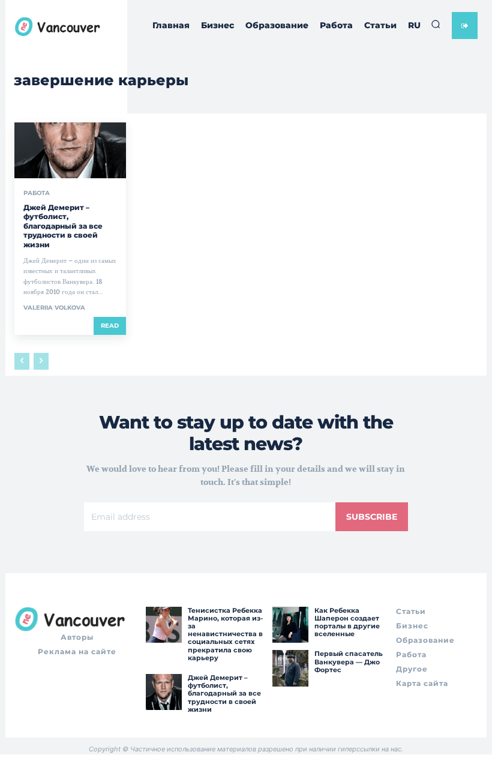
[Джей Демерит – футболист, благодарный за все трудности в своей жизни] (70, 150)
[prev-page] (21, 361)
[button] (435, 24)
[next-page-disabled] (41, 361)
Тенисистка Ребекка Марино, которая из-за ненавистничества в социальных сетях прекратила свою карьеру (225, 634)
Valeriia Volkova (54, 307)
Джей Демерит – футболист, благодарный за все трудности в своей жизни (63, 226)
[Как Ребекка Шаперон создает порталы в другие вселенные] (290, 625)
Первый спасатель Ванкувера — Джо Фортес (348, 661)
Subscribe (371, 516)
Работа (36, 193)
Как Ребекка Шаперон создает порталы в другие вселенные (347, 622)
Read (110, 325)
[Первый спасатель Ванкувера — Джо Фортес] (290, 668)
